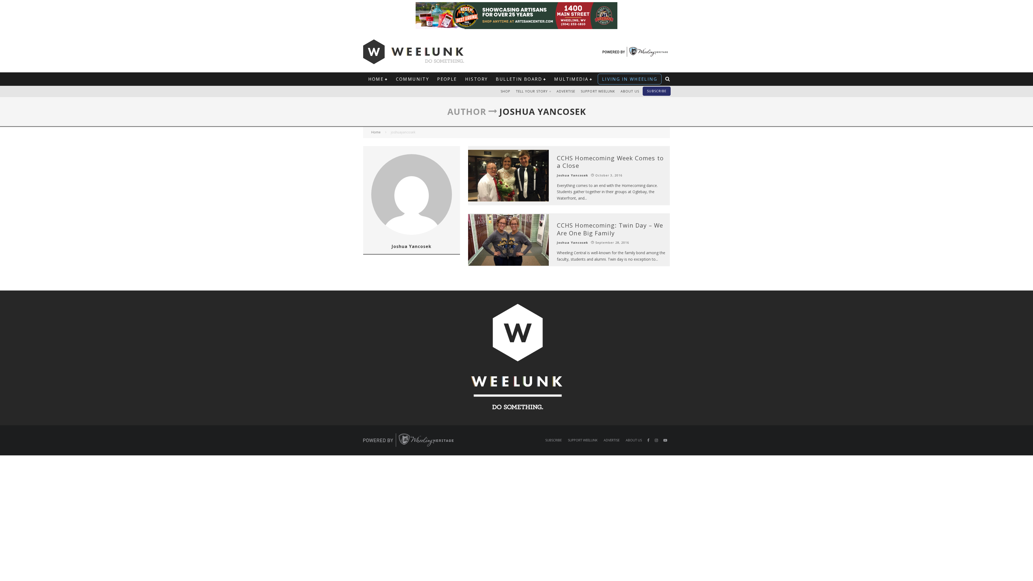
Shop (506, 91)
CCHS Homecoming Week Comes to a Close (610, 162)
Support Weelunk (598, 91)
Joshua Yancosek (572, 175)
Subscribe (656, 91)
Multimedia (571, 79)
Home (376, 79)
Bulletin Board (519, 79)
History (476, 79)
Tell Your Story (532, 91)
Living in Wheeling (629, 79)
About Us (630, 91)
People (447, 79)
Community (412, 79)
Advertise (566, 91)
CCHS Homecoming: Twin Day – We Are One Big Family (610, 229)
